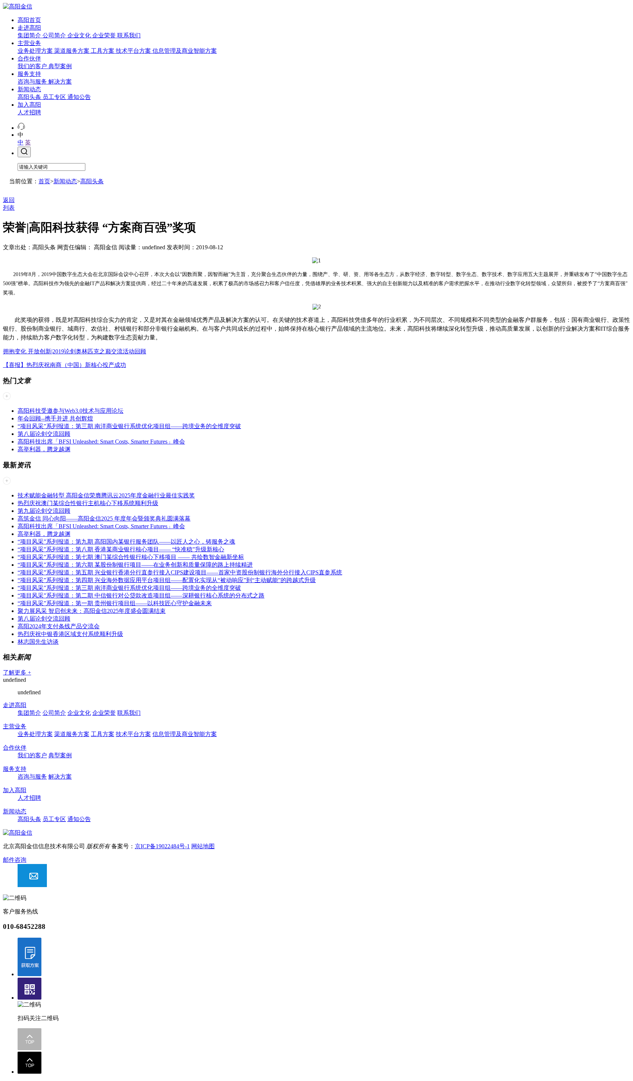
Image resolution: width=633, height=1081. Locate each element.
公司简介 (54, 35)
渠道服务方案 (72, 51)
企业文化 (79, 35)
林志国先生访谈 (38, 642)
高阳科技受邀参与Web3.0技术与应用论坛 (70, 411)
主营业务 (29, 43)
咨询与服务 (33, 81)
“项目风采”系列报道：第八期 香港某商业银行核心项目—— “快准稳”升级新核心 (121, 549)
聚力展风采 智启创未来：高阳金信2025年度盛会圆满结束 (92, 611)
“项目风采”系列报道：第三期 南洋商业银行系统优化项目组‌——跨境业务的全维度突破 (129, 426)
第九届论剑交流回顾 (44, 511)
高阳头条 (30, 97)
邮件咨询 (14, 860)
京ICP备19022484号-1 (162, 846)
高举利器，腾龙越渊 (44, 449)
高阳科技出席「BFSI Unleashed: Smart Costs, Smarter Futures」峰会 (101, 441)
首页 (44, 181)
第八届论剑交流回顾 (44, 434)
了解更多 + (17, 672)
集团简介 (30, 35)
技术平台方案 (134, 51)
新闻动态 (29, 89)
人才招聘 (29, 112)
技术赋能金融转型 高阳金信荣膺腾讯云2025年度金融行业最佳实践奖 (106, 495)
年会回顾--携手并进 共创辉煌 (55, 418)
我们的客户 (33, 66)
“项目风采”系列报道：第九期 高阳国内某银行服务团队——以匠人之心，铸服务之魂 (126, 541)
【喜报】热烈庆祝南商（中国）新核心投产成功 (64, 365)
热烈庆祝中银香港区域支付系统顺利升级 (70, 634)
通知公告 (79, 97)
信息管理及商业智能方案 (184, 51)
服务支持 (29, 74)
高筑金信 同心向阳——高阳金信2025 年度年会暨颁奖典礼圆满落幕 (104, 518)
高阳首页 (29, 20)
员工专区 (54, 97)
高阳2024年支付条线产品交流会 (59, 626)
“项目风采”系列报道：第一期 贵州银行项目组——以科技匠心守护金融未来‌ (115, 603)
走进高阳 (29, 28)
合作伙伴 (29, 58)
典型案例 (60, 66)
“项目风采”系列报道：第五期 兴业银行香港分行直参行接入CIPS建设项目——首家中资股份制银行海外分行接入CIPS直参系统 (180, 572)
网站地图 (203, 846)
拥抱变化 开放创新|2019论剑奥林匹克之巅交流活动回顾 (74, 351)
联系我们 (129, 35)
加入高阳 (29, 105)
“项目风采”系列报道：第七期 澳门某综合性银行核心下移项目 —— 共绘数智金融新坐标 (131, 557)
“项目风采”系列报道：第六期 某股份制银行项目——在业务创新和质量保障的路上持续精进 (135, 565)
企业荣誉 (104, 35)
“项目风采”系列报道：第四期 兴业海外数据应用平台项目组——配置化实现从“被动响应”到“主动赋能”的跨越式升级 (167, 580)
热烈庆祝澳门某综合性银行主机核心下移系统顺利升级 (88, 503)
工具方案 (103, 51)
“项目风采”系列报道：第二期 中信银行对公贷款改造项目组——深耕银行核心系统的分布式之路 (141, 595)
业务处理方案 (36, 51)
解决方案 (60, 81)
